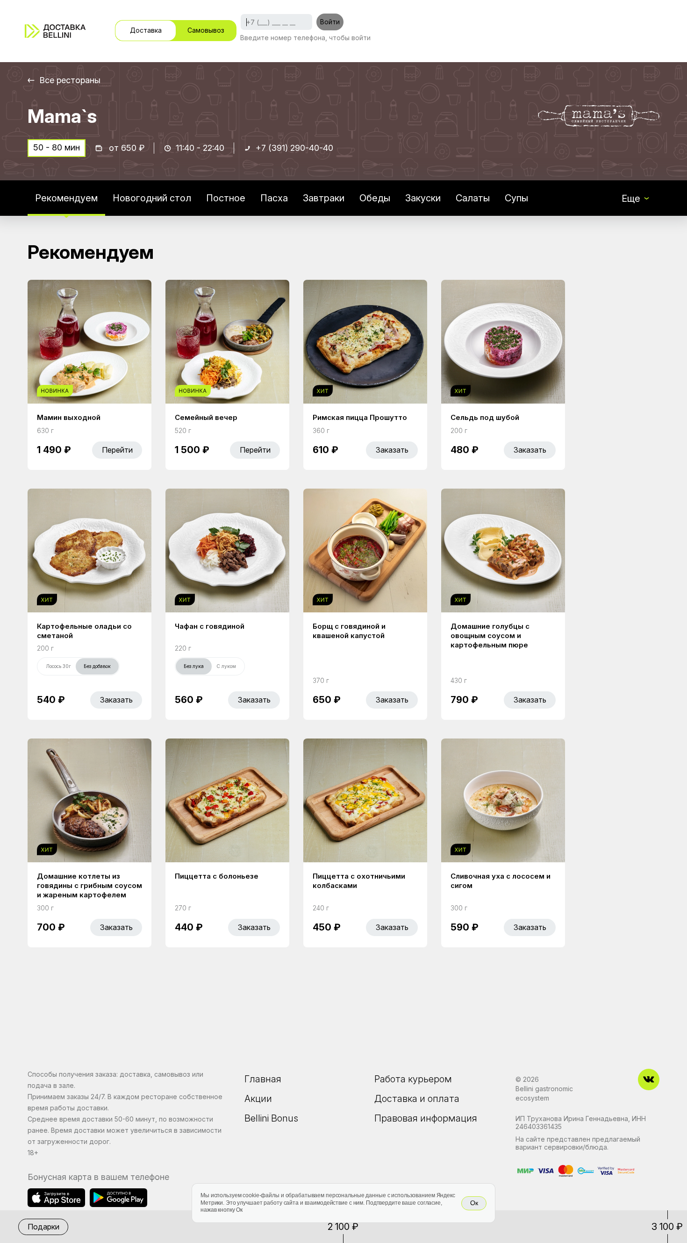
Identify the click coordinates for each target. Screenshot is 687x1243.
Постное (225, 198)
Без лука (194, 666)
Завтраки (323, 198)
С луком (226, 666)
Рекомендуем (66, 198)
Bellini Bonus (271, 1118)
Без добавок (97, 666)
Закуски (423, 198)
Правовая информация (425, 1118)
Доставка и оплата (416, 1098)
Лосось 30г (58, 666)
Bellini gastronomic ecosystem (544, 1093)
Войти (330, 22)
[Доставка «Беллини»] (55, 31)
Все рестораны (69, 80)
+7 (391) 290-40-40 (294, 148)
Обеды (374, 198)
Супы (516, 198)
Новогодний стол (152, 198)
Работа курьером (413, 1079)
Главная (262, 1079)
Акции (258, 1098)
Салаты (473, 198)
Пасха (274, 198)
